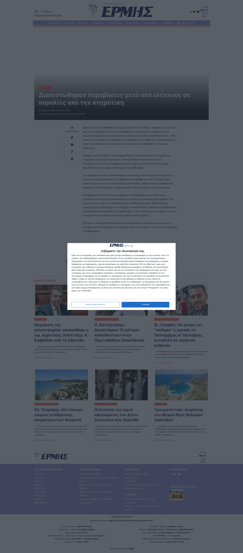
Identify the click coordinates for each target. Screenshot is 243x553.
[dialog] (121, 276)
